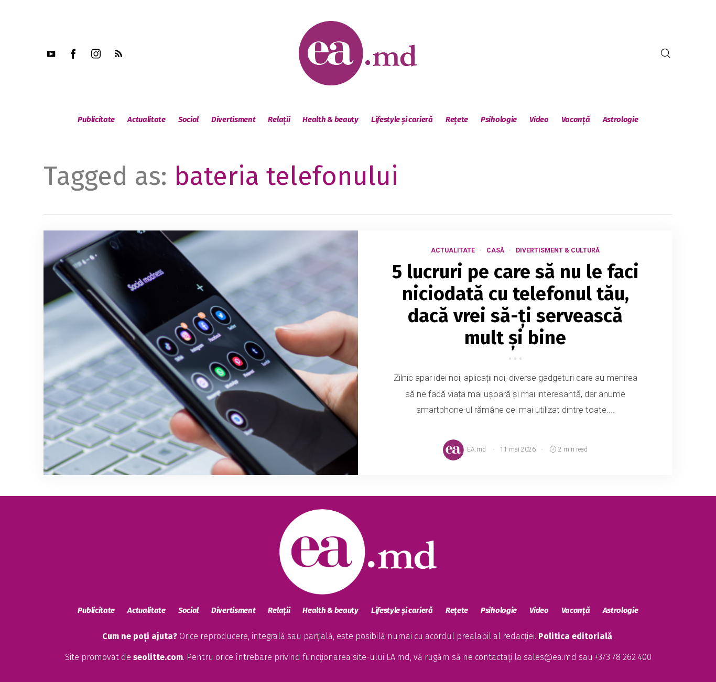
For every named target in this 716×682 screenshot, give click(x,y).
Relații (279, 119)
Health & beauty (330, 119)
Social (188, 119)
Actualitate (146, 119)
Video (539, 119)
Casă (495, 250)
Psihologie (499, 119)
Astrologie (620, 119)
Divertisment (233, 119)
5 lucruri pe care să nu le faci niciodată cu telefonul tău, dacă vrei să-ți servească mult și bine (515, 304)
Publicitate (96, 119)
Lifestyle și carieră (402, 119)
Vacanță (575, 119)
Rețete (457, 119)
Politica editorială (575, 636)
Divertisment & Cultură (558, 250)
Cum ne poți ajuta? (139, 636)
